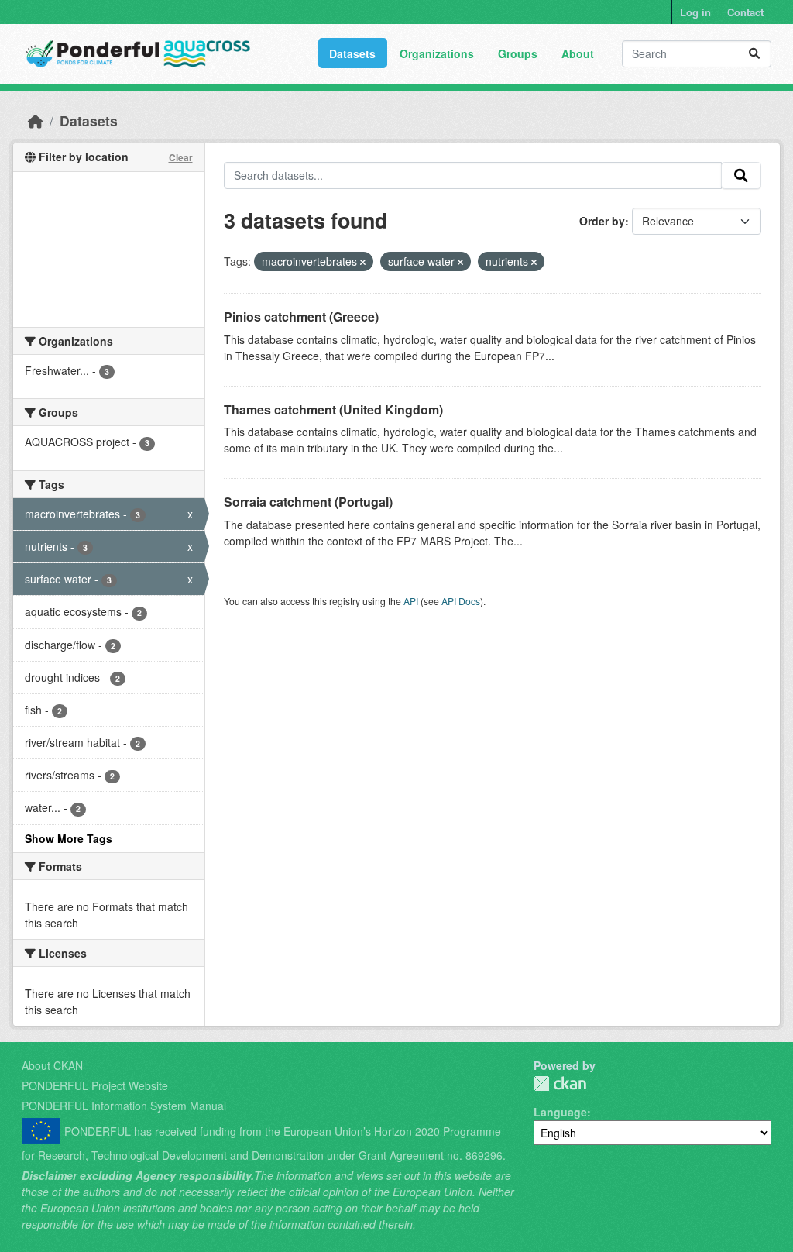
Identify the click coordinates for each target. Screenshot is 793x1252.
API (410, 600)
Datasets (352, 53)
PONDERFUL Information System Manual (124, 1105)
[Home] (35, 120)
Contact (745, 12)
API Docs (460, 600)
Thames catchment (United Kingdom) (333, 409)
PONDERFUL (560, 1083)
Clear (181, 157)
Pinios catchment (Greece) (301, 316)
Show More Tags (68, 838)
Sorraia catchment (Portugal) (308, 502)
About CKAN (52, 1065)
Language (560, 1112)
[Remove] (363, 262)
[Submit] (754, 53)
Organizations (437, 53)
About (577, 53)
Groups (517, 53)
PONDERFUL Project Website (95, 1085)
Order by (602, 221)
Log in (695, 12)
